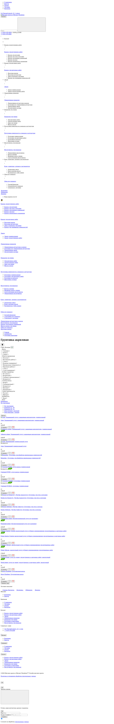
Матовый (6, 388)
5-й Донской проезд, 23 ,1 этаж (13, 629)
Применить (4, 401)
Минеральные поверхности (12, 365)
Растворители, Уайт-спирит (12, 306)
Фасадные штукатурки (11, 224)
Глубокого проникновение (11, 377)
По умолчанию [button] (5, 403)
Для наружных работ (10, 261)
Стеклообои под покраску (12, 316)
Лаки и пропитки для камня (12, 225)
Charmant (6, 351)
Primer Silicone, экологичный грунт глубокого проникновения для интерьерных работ (27, 550)
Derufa (5, 352)
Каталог (3, 654)
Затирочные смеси (9, 302)
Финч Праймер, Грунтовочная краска (12, 574)
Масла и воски (8, 265)
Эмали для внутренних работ (13, 238)
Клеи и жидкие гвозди (11, 304)
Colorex (5, 354)
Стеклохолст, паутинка (11, 318)
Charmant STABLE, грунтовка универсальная (14, 486)
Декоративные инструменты (13, 293)
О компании (8, 2)
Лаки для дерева (9, 264)
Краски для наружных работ (13, 615)
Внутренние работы (9, 359)
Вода (5, 398)
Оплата (6, 5)
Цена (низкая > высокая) (11, 411)
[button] (3, 194)
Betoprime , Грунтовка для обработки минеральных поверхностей (21, 458)
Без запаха (6, 373)
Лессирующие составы (11, 252)
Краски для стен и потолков (12, 208)
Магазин (3, 635)
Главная (6, 332)
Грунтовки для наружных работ (14, 276)
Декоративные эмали (10, 250)
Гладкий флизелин (10, 315)
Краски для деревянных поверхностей (16, 227)
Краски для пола (9, 211)
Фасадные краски (9, 222)
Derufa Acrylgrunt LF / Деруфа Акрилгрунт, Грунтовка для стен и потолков (23, 498)
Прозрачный (7, 389)
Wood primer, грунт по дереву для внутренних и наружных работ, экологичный (25, 562)
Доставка (7, 7)
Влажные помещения (10, 363)
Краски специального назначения (14, 213)
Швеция (6, 395)
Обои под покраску (7, 327)
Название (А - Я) (9, 407)
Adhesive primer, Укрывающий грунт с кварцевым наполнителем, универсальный (25, 434)
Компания (4, 643)
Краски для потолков (10, 207)
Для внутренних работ (11, 262)
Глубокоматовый (8, 384)
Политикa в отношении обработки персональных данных (18, 676)
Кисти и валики (9, 288)
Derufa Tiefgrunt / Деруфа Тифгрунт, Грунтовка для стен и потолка (21, 509)
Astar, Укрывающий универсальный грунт (13, 446)
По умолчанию (8, 406)
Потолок (6, 358)
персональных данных (22, 721)
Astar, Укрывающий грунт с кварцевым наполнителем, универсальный (22, 420)
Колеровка (7, 594)
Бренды (6, 4)
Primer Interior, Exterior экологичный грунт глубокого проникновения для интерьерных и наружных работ (33, 536)
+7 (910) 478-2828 (6, 32)
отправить (4, 716)
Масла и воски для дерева (8, 326)
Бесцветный (7, 375)
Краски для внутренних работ (13, 613)
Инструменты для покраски (9, 323)
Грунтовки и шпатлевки (11, 621)
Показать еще (5, 583)
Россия (5, 393)
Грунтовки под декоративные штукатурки (17, 248)
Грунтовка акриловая (10, 335)
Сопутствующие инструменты (13, 292)
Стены (5, 361)
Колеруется (7, 379)
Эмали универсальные (11, 236)
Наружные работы (9, 367)
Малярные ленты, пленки (12, 290)
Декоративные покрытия (11, 618)
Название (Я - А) (9, 409)
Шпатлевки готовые (10, 279)
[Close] (15, 697)
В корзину (4, 427)
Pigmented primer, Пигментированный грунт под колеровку (19, 523)
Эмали (6, 616)
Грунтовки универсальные (12, 275)
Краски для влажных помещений (14, 210)
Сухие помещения (9, 370)
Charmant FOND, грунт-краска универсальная (15, 472)
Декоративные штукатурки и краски (15, 247)
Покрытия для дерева (10, 619)
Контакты (7, 8)
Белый (5, 382)
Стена (5, 368)
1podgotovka (8, 334)
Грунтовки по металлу (11, 278)
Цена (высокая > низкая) (11, 412)
